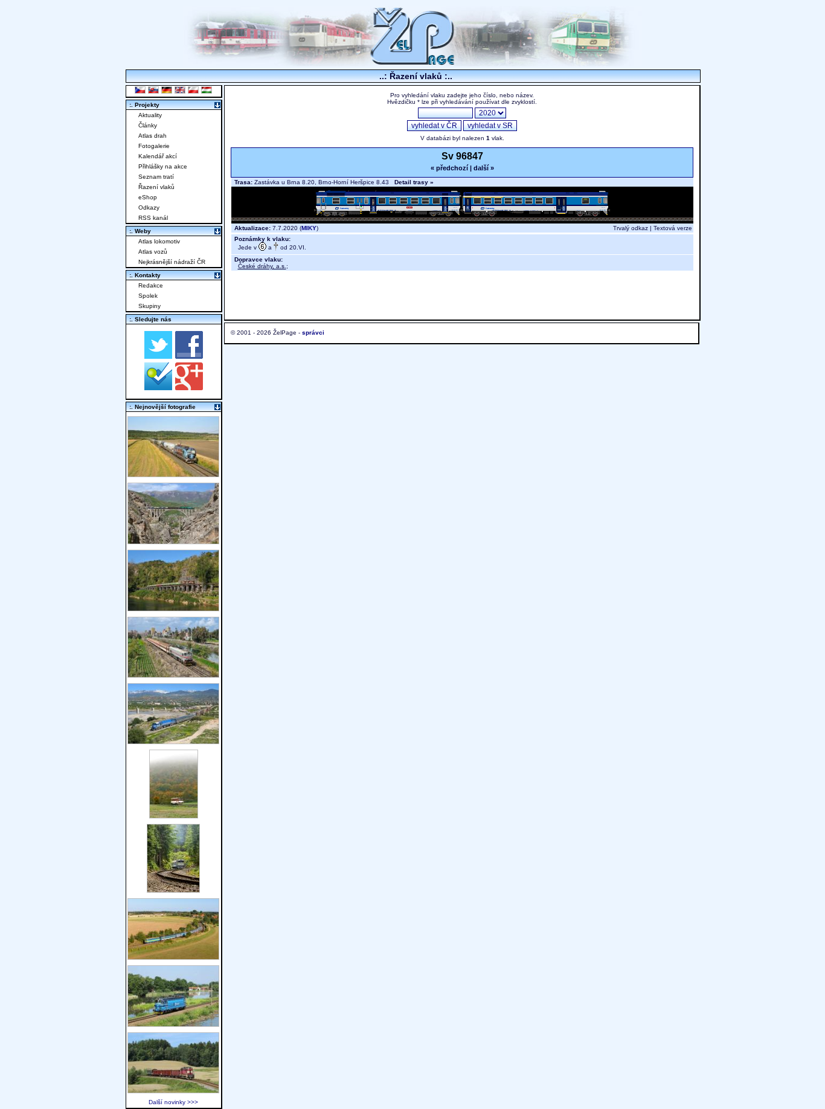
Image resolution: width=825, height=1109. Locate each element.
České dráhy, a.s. (262, 266)
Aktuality (150, 115)
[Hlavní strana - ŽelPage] (412, 63)
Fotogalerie (154, 146)
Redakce (150, 285)
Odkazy (148, 207)
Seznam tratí (156, 176)
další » (483, 168)
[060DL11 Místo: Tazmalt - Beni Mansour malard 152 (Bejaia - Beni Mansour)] (173, 741)
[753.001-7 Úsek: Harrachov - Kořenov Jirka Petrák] (173, 889)
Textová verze (672, 228)
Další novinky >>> (173, 1102)
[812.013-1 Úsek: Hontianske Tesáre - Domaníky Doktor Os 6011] (173, 815)
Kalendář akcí (157, 156)
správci (313, 332)
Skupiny (149, 306)
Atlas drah (152, 135)
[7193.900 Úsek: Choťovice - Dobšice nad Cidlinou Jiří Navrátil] (173, 474)
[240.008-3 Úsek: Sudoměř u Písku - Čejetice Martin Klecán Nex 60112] (173, 1023)
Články (147, 125)
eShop (147, 197)
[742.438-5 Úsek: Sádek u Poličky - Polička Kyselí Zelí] (173, 1090)
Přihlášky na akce (162, 166)
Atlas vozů (152, 251)
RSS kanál (153, 217)
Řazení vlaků (156, 187)
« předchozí (449, 168)
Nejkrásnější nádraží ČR (171, 262)
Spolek (148, 295)
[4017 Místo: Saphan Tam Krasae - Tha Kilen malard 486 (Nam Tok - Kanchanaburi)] (173, 608)
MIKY (308, 228)
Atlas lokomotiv (159, 241)
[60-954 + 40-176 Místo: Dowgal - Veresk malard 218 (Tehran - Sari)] (173, 541)
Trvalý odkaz (630, 228)
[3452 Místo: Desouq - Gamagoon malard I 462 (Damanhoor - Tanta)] (173, 674)
